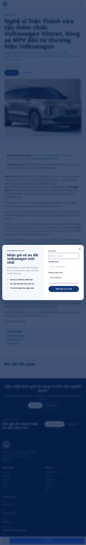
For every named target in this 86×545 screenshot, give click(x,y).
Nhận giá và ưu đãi (64, 289)
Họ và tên (52, 251)
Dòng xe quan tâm (55, 272)
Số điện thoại (53, 262)
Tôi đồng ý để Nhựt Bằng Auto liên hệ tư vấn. (64, 283)
